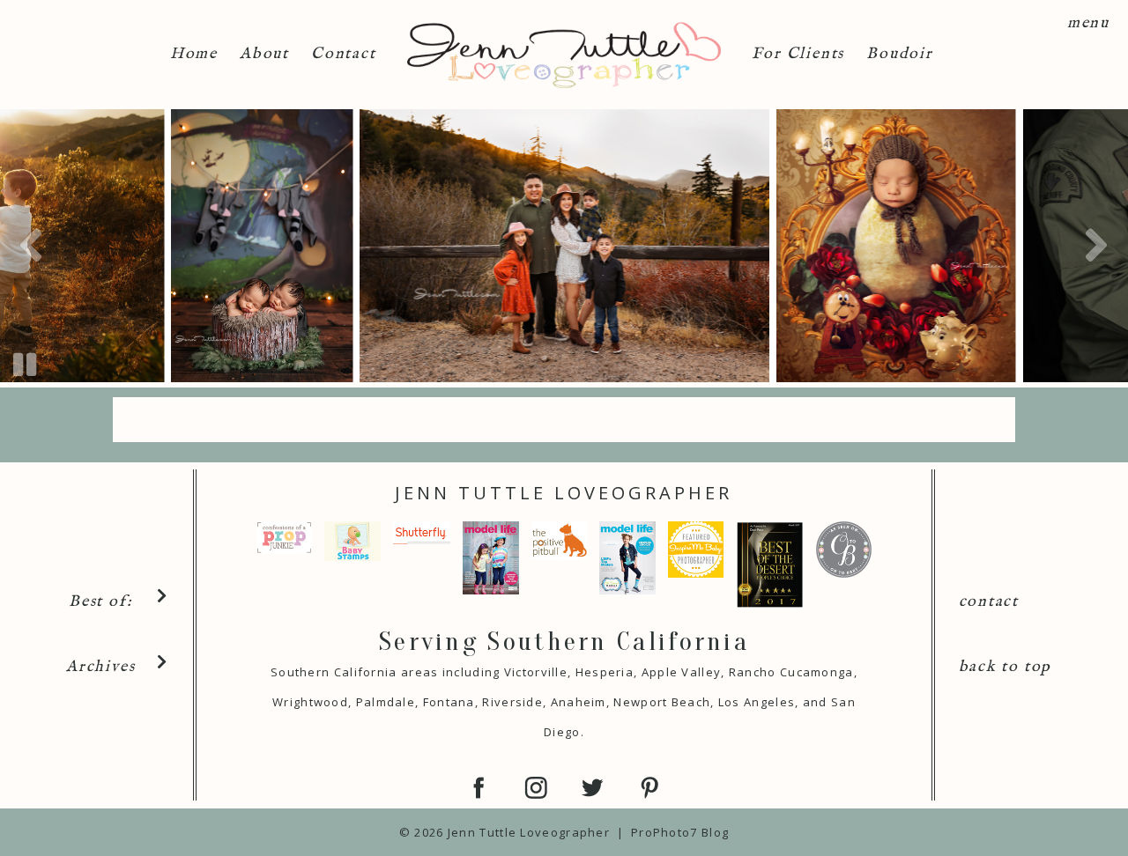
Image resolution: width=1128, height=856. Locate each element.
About (264, 54)
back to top (1005, 667)
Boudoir (899, 54)
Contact (343, 54)
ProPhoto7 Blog (680, 832)
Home (194, 54)
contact (989, 602)
